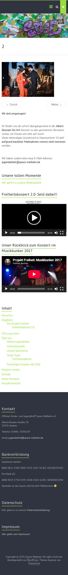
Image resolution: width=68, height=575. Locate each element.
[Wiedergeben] (6, 232)
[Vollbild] (61, 232)
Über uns (7, 338)
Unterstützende (16, 346)
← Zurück (11, 104)
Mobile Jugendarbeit (18, 341)
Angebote (7, 320)
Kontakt (6, 374)
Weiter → (56, 104)
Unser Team (13, 355)
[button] (34, 218)
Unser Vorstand (10, 378)
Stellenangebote (21, 359)
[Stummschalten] (56, 232)
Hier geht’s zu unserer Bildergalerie (21, 182)
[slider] (31, 233)
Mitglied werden (11, 369)
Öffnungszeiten (10, 333)
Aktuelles (7, 315)
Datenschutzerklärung (38, 510)
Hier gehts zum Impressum (16, 534)
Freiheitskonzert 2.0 (23, 327)
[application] (34, 218)
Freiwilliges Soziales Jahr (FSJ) (23, 364)
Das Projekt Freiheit (18, 323)
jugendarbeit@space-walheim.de (26, 437)
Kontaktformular (11, 383)
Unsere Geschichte (17, 350)
